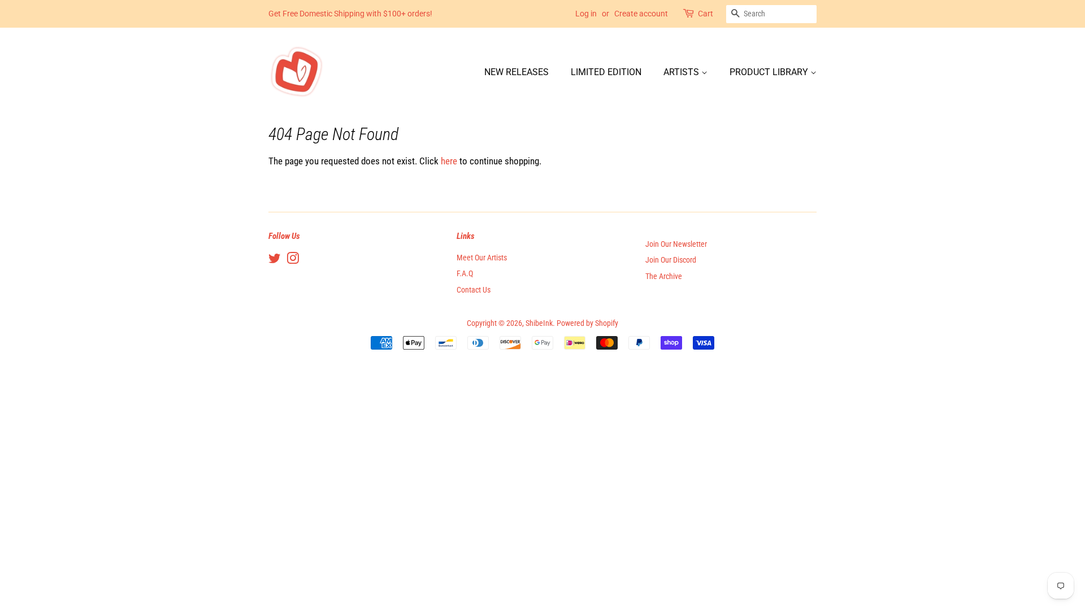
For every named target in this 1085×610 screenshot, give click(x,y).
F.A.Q (465, 273)
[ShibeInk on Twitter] (274, 260)
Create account (641, 13)
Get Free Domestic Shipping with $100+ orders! (350, 13)
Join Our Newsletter (676, 244)
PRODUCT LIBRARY (770, 72)
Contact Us (474, 290)
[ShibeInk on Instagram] (293, 260)
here (449, 161)
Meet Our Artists (482, 258)
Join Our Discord (670, 260)
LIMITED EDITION (606, 72)
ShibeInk (539, 323)
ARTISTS (682, 72)
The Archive (663, 276)
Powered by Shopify (587, 323)
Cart (705, 13)
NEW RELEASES (516, 72)
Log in (586, 13)
